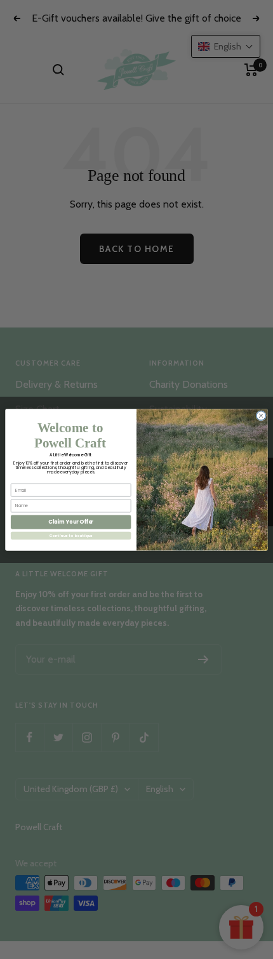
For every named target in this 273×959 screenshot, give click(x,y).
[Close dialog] (260, 415)
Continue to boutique (71, 535)
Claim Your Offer (70, 522)
